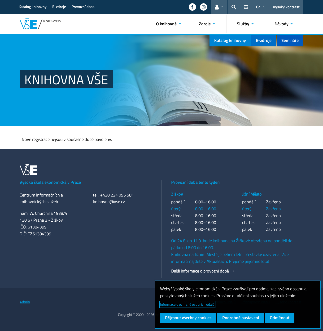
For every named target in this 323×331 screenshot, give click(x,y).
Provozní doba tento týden (195, 182)
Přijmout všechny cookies (188, 317)
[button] (192, 6)
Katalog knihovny (33, 6)
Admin (25, 302)
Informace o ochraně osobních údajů (187, 304)
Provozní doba (83, 6)
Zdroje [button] (205, 24)
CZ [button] (258, 7)
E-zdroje (59, 6)
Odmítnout (279, 317)
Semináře (290, 40)
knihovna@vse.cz (109, 201)
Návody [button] (281, 24)
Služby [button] (243, 24)
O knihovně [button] (166, 24)
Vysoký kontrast (286, 7)
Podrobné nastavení (240, 317)
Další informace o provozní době (200, 271)
